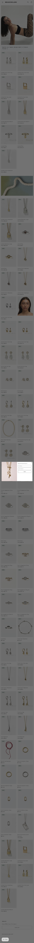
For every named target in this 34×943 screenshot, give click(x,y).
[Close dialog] (32, 462)
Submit (25, 471)
